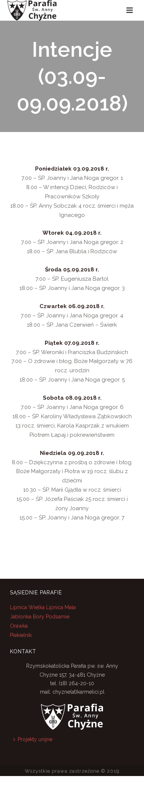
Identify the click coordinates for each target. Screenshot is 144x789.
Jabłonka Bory (27, 617)
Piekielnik (21, 635)
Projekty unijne (35, 739)
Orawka (19, 626)
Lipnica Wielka (28, 607)
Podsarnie (57, 617)
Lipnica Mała (61, 607)
